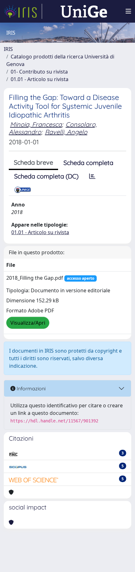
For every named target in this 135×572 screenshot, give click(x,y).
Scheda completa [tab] (88, 163)
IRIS (8, 49)
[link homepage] (23, 11)
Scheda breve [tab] (33, 162)
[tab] (92, 176)
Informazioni (30, 388)
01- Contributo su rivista (39, 71)
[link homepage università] (84, 11)
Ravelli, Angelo (66, 132)
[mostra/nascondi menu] (128, 11)
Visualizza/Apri (27, 322)
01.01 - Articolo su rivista (39, 79)
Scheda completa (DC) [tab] (46, 176)
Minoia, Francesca (36, 124)
